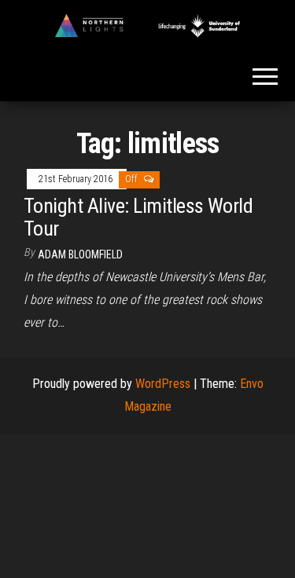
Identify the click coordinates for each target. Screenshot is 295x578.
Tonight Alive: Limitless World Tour (138, 217)
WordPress (162, 383)
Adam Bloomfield (80, 254)
